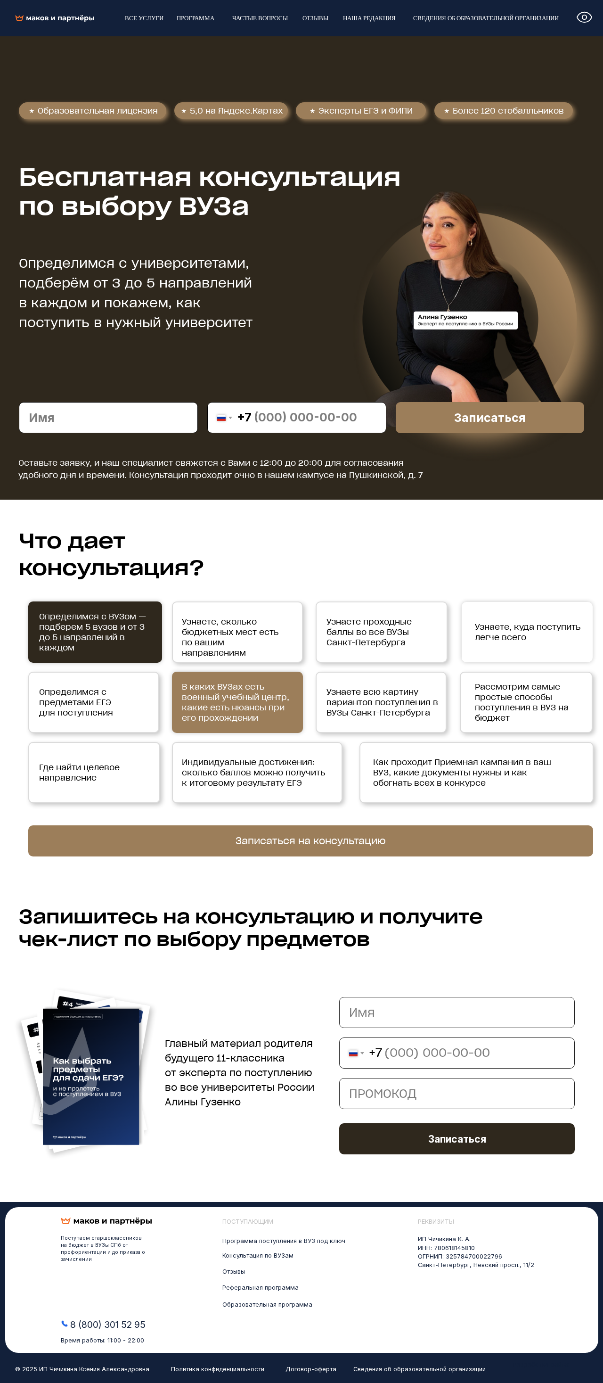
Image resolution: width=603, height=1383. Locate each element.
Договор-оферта (310, 1369)
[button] (310, 840)
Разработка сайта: (541, 1364)
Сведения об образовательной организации (419, 1369)
